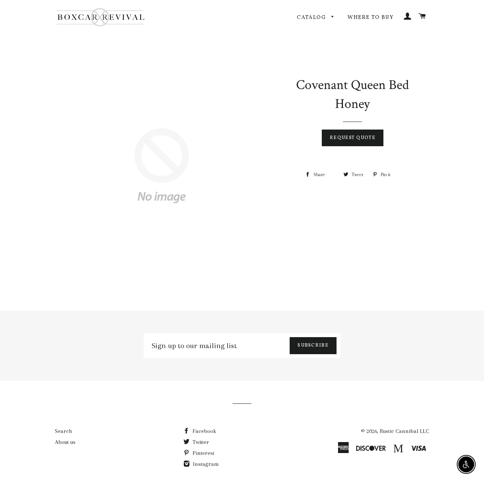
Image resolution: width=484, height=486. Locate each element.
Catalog (312, 17)
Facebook (203, 431)
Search (63, 431)
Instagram (205, 464)
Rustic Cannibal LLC (404, 431)
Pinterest (202, 453)
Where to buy (370, 17)
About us (65, 442)
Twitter (200, 442)
